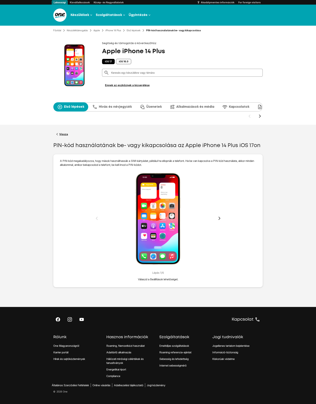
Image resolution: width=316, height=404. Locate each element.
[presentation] (158, 110)
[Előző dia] (249, 116)
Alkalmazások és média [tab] (195, 106)
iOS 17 (108, 61)
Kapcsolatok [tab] (239, 106)
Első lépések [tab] (74, 106)
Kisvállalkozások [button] (80, 2)
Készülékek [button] (79, 15)
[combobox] (186, 72)
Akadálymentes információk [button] (217, 2)
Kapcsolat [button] (242, 319)
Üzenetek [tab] (154, 106)
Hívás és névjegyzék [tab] (115, 106)
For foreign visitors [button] (249, 2)
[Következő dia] (260, 116)
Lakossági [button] (60, 2)
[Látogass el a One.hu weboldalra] (59, 15)
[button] (58, 319)
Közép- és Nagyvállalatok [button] (109, 2)
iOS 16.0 (123, 61)
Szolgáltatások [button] (109, 15)
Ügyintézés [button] (138, 15)
